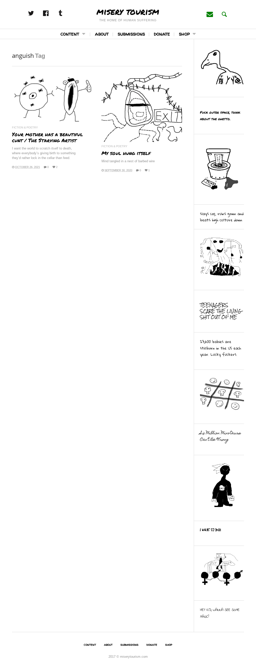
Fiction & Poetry (25, 127)
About (102, 33)
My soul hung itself (126, 152)
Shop (184, 33)
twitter (36, 13)
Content (69, 33)
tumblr (65, 13)
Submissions (131, 33)
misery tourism (127, 11)
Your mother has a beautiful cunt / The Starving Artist (47, 137)
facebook (51, 13)
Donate (162, 33)
